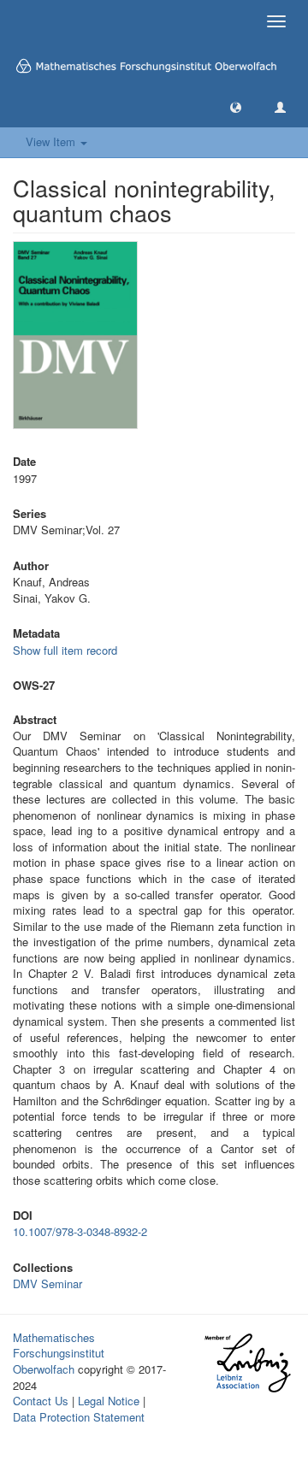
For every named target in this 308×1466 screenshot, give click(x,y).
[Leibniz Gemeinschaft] (246, 1363)
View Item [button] (52, 141)
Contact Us (40, 1400)
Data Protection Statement (79, 1417)
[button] (236, 106)
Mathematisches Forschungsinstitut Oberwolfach (58, 1353)
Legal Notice (108, 1400)
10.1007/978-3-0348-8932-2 (80, 1231)
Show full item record (65, 650)
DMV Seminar (47, 1283)
